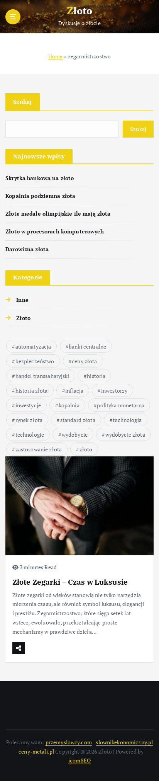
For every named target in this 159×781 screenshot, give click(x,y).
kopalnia (69, 405)
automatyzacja (33, 346)
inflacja (74, 390)
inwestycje (28, 405)
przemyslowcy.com (69, 742)
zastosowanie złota (38, 449)
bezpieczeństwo (34, 361)
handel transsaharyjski (42, 375)
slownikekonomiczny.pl (124, 742)
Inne (22, 299)
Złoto (23, 318)
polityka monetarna (120, 405)
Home (55, 56)
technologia (127, 420)
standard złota (77, 420)
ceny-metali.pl (36, 751)
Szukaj (22, 101)
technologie (29, 434)
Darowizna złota (27, 249)
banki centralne (87, 346)
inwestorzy (114, 390)
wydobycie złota (125, 434)
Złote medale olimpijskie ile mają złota (58, 213)
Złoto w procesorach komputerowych (54, 231)
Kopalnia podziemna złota (40, 195)
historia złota (31, 390)
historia (96, 375)
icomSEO (79, 760)
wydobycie (75, 434)
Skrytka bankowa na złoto (39, 178)
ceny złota (84, 361)
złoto (86, 449)
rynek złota (29, 420)
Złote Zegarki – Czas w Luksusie (70, 582)
